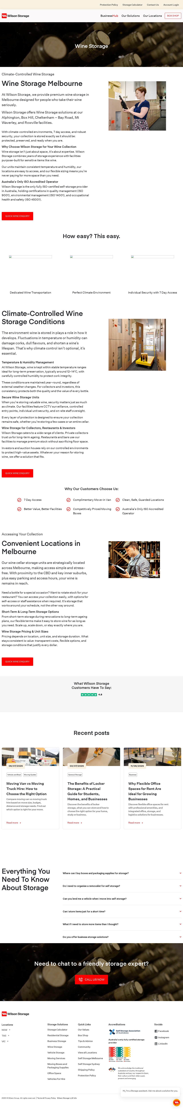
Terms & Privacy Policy (46, 1098)
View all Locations (87, 1052)
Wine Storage (54, 1047)
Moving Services (56, 1058)
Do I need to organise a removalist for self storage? (91, 885)
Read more (12, 822)
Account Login (171, 4)
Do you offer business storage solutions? (86, 936)
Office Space (54, 1073)
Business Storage (56, 1041)
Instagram (163, 1037)
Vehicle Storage (55, 1052)
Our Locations (152, 15)
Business (109, 15)
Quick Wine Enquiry (17, 216)
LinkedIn (163, 1043)
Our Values (83, 1029)
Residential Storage (57, 1035)
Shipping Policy (86, 1069)
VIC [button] (3, 1041)
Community (84, 1047)
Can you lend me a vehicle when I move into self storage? (95, 898)
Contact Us (153, 4)
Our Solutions (131, 15)
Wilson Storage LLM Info (67, 1098)
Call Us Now (94, 979)
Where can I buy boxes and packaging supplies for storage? (96, 873)
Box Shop (173, 15)
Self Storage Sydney (89, 1064)
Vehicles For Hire (56, 1079)
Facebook (163, 1031)
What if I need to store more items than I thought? (90, 924)
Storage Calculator (132, 4)
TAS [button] (4, 1035)
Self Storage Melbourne (90, 1058)
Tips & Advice (85, 1041)
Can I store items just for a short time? (84, 911)
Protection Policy (109, 4)
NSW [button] (4, 1030)
